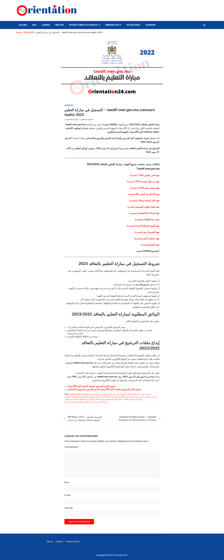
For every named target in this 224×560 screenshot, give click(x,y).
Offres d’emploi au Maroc (83, 25)
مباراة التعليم (69, 399)
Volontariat (133, 25)
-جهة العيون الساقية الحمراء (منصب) (143, 225)
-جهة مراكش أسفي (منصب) (147, 238)
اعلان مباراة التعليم (100, 394)
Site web (68, 508)
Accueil (23, 25)
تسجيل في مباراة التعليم (111, 397)
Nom (66, 482)
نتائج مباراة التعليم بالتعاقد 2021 (130, 399)
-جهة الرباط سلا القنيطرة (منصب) (144, 213)
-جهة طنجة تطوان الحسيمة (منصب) (143, 207)
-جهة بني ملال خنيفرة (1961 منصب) (143, 181)
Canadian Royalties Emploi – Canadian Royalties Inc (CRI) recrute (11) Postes (137, 418)
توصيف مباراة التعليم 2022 (131, 397)
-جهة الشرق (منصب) (150, 244)
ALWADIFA (151, 25)
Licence (46, 25)
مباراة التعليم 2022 (97, 399)
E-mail (67, 495)
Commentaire (71, 447)
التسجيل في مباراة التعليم (116, 394)
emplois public (75, 394)
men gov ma (87, 394)
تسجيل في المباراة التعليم (91, 397)
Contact (59, 541)
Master (59, 25)
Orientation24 (120, 555)
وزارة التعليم (103, 402)
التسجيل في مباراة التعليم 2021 (139, 394)
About (50, 541)
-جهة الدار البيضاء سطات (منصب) (144, 200)
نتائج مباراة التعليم (111, 399)
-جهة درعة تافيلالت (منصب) (147, 219)
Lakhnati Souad (86, 120)
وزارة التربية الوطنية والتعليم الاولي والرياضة (80, 402)
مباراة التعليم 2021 (82, 399)
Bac (34, 25)
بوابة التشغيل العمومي (72, 397)
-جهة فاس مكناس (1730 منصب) (145, 175)
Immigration (112, 25)
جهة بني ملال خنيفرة (148, 397)
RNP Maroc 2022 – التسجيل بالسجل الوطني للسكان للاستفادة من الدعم (85, 418)
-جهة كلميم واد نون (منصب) (147, 232)
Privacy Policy (72, 541)
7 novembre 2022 (71, 120)
